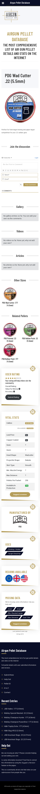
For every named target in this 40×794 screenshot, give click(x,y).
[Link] (22, 170)
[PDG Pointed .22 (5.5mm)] (10, 329)
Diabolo (28, 460)
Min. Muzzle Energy (15, 613)
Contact (7, 692)
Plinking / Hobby (14, 549)
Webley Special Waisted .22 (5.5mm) (18, 713)
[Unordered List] (15, 170)
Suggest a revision (20, 494)
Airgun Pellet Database (20, 2)
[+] (27, 170)
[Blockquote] (17, 170)
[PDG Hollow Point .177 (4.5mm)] (10, 350)
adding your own (12, 756)
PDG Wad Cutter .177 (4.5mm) (10, 303)
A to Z (6, 688)
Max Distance (13, 617)
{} (24, 170)
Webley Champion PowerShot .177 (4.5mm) (21, 722)
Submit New (9, 675)
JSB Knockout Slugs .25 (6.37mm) (17, 735)
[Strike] (10, 170)
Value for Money (11, 389)
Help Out (7, 679)
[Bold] (3, 170)
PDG (20, 526)
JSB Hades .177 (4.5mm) (14, 709)
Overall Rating (10, 386)
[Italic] (5, 170)
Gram (19, 609)
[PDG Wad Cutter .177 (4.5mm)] (10, 294)
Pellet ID (7, 684)
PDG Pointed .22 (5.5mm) (10, 339)
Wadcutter (29, 455)
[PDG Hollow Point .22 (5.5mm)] (30, 329)
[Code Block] (19, 170)
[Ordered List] (12, 170)
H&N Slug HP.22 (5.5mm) (14, 731)
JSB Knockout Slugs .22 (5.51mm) (17, 739)
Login (36, 158)
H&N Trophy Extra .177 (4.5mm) (16, 726)
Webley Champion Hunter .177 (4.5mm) (19, 717)
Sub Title (26, 617)
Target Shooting (14, 553)
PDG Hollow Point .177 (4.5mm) (10, 360)
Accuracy (9, 391)
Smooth (28, 465)
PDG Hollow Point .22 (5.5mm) (30, 339)
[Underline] (8, 170)
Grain (10, 609)
